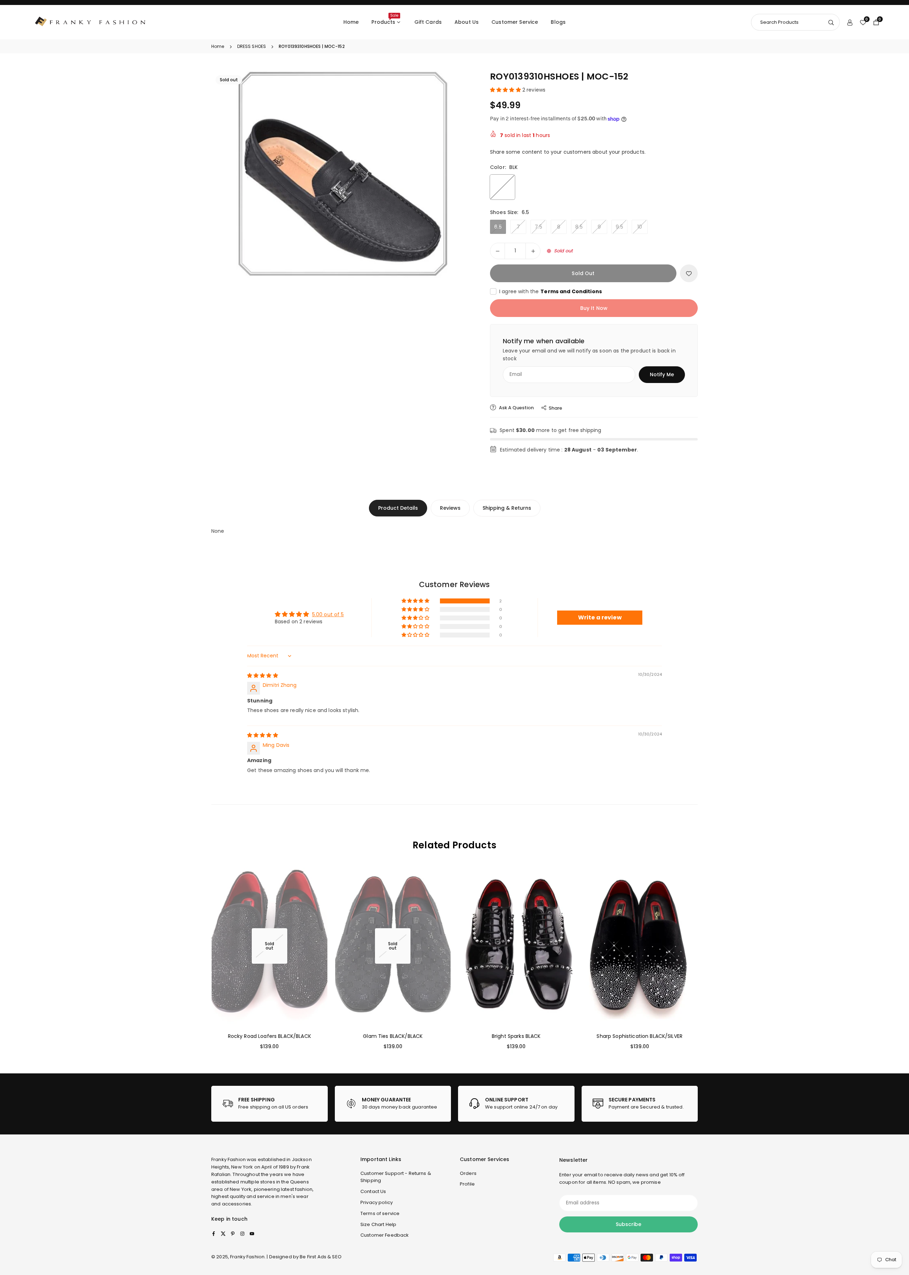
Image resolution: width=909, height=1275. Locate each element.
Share (555, 408)
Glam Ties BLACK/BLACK (393, 1036)
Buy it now (594, 308)
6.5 (497, 226)
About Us (466, 22)
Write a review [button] (600, 617)
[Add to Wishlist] (689, 273)
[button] (456, 174)
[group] (342, 174)
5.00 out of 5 (328, 614)
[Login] (849, 22)
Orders (468, 1173)
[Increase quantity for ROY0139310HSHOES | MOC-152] (533, 251)
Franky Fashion (228, 1159)
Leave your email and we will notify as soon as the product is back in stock (589, 354)
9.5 (619, 226)
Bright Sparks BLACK (516, 1036)
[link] (269, 1104)
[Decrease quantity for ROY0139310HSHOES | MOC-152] (497, 251)
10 (639, 226)
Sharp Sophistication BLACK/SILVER (639, 1036)
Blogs (558, 22)
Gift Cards (428, 22)
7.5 (538, 226)
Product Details (398, 507)
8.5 (578, 226)
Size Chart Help (378, 1224)
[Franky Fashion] (90, 21)
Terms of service (379, 1213)
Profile (467, 1184)
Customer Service (514, 22)
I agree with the (550, 291)
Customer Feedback (384, 1235)
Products (384, 19)
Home (351, 22)
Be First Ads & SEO (321, 1256)
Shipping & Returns (507, 507)
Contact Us (373, 1191)
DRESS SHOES (251, 46)
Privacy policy (376, 1202)
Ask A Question (516, 407)
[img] (262, 675)
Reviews (450, 507)
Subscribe (628, 1224)
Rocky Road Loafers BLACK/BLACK (269, 1036)
